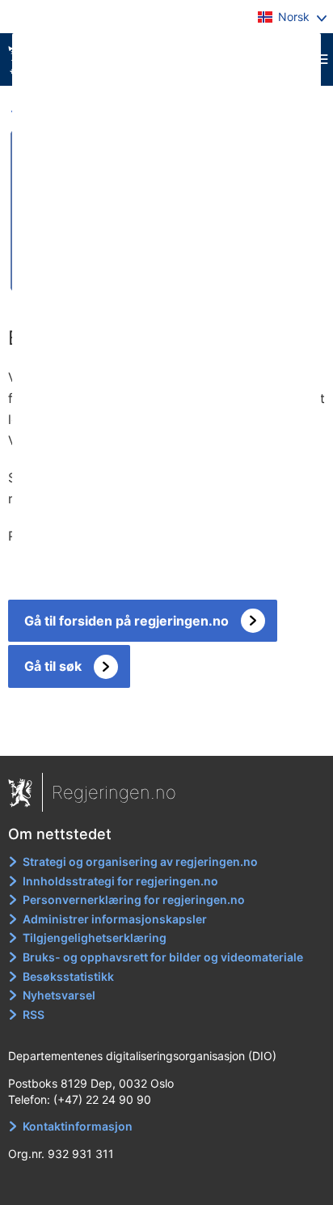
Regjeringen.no (114, 792)
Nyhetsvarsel (59, 995)
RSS (33, 1014)
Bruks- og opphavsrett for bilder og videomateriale (163, 957)
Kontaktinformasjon (78, 1126)
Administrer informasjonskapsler (115, 919)
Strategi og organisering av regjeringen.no (140, 861)
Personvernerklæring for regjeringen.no (134, 899)
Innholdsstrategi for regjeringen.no (120, 881)
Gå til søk (53, 666)
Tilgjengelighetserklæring (94, 937)
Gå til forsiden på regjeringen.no (126, 621)
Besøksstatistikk (68, 976)
